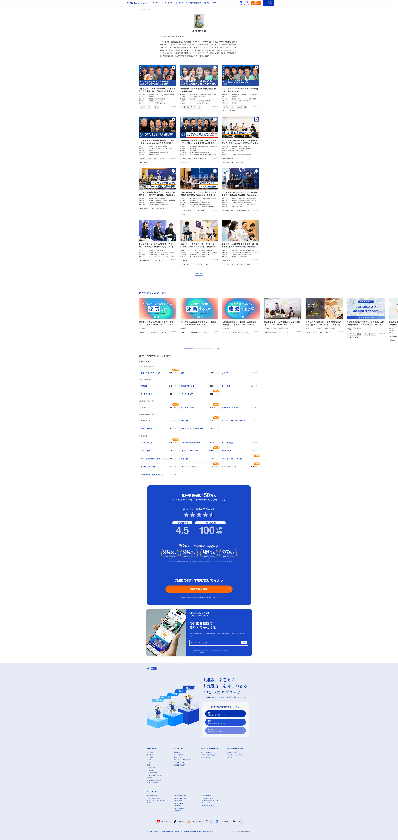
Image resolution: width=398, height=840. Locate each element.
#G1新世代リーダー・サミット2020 (192, 264)
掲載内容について (208, 831)
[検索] (241, 3)
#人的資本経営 (154, 332)
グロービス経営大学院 (153, 798)
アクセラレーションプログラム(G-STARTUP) (237, 756)
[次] (217, 348)
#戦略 (207, 264)
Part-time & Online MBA (155, 775)
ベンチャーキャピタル (233, 752)
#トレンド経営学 (312, 332)
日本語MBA (150, 755)
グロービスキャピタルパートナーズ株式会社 (157, 802)
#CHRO (163, 332)
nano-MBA (152, 767)
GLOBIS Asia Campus (180, 798)
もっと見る (199, 273)
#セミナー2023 (186, 159)
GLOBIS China (178, 801)
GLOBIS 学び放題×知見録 (154, 780)
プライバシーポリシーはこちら (196, 652)
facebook (224, 821)
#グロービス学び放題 (355, 334)
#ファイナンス (284, 332)
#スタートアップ (159, 159)
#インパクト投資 (242, 107)
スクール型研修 (178, 755)
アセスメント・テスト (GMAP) (182, 760)
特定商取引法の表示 (195, 831)
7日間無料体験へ (255, 3)
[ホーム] (140, 9)
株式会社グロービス (152, 796)
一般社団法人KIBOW (207, 798)
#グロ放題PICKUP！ (370, 334)
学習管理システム (179, 762)
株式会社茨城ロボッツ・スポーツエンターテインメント (212, 802)
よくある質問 (185, 831)
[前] (181, 348)
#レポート (143, 332)
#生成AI (156, 107)
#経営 (183, 214)
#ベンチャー (143, 162)
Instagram (196, 821)
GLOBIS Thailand (179, 808)
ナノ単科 (215, 730)
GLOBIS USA (178, 811)
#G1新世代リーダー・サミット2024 (192, 107)
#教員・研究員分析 (270, 332)
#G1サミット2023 (145, 159)
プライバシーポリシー (166, 831)
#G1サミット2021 (228, 210)
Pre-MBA (151, 770)
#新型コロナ (185, 260)
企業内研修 (177, 752)
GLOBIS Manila (178, 806)
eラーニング (177, 757)
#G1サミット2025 (145, 107)
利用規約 (156, 831)
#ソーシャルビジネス (229, 111)
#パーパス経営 (144, 208)
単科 (217, 722)
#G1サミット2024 (228, 107)
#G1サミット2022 (187, 210)
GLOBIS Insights (205, 757)
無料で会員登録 (199, 589)
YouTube (165, 821)
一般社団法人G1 (206, 796)
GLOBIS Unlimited (152, 783)
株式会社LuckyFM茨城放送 (209, 805)
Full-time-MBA (153, 772)
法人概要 (149, 831)
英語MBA (149, 765)
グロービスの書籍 (206, 752)
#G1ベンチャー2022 (158, 208)
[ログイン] (246, 3)
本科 (218, 714)
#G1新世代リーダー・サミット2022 (233, 162)
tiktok (180, 821)
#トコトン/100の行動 (200, 159)
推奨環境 (177, 831)
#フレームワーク (353, 338)
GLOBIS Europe (178, 803)
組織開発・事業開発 (179, 765)
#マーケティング (325, 332)
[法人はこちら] (268, 3)
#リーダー (158, 260)
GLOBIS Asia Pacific (180, 796)
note (239, 821)
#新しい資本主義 (228, 158)
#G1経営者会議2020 (146, 260)
